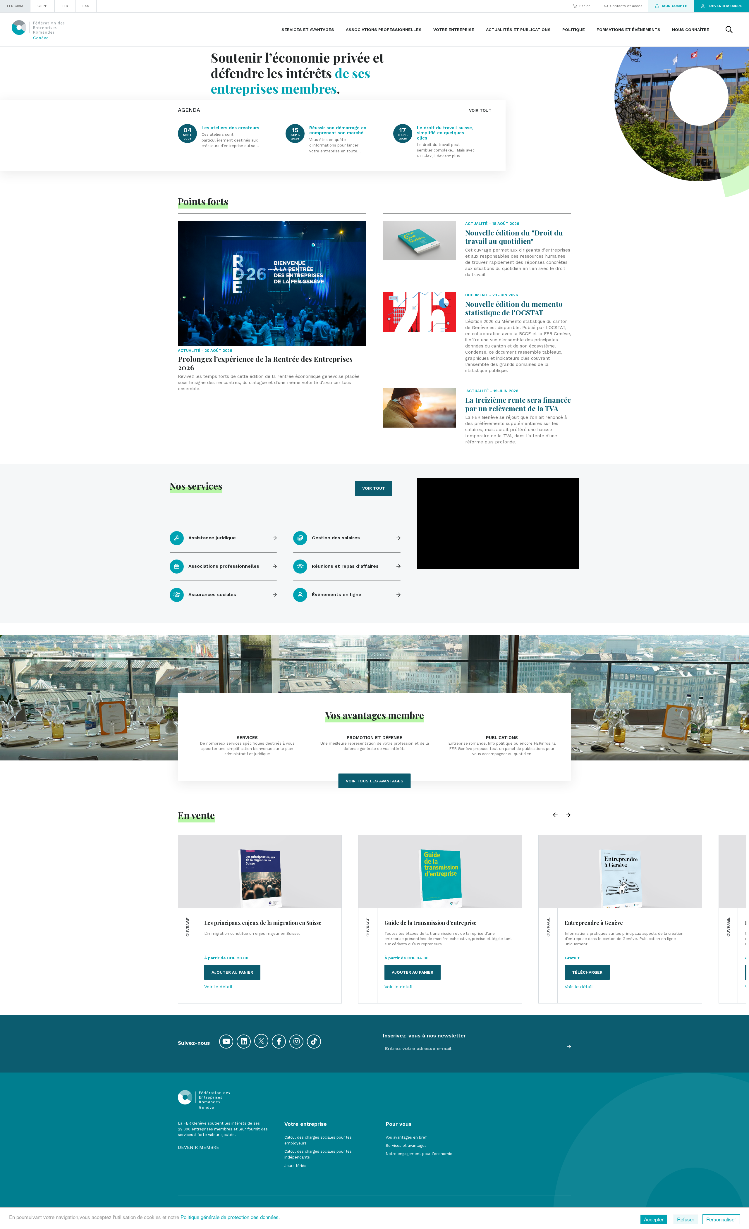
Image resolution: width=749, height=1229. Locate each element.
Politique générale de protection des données (230, 1217)
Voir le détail (218, 986)
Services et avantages (406, 1145)
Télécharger (587, 972)
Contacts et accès (626, 6)
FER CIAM (15, 6)
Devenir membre (725, 6)
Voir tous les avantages (374, 780)
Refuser (685, 1219)
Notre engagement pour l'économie (419, 1153)
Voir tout (373, 488)
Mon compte (674, 6)
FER (65, 6)
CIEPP (42, 6)
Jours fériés (295, 1165)
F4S (86, 6)
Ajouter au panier (232, 972)
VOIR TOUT (480, 110)
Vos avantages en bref (406, 1137)
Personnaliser (721, 1219)
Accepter (654, 1219)
